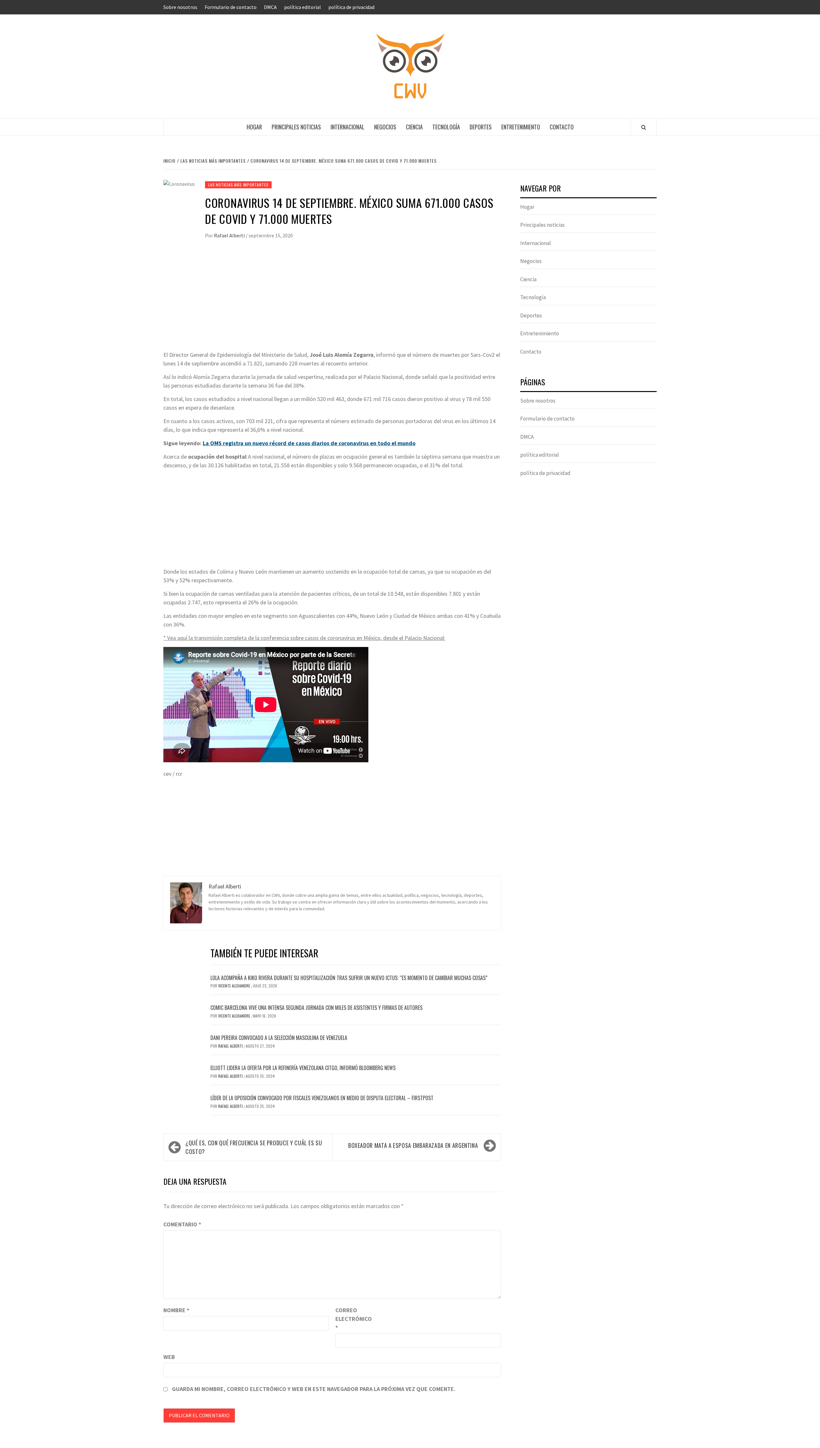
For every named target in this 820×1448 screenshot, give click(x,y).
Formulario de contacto (231, 7)
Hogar (254, 127)
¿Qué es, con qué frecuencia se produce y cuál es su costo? (253, 1147)
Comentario (182, 1224)
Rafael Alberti (230, 235)
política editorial (302, 7)
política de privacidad (351, 7)
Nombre (176, 1310)
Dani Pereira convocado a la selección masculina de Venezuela (278, 1038)
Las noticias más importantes (238, 184)
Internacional (348, 127)
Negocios (385, 127)
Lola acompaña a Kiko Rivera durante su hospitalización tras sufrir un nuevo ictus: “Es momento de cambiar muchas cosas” (349, 978)
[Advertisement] (332, 302)
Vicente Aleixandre (234, 985)
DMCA (270, 7)
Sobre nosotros (180, 7)
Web (169, 1357)
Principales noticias (296, 127)
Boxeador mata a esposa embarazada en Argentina (413, 1145)
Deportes (481, 127)
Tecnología (446, 127)
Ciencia (414, 127)
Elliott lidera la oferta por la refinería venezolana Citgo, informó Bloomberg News (303, 1068)
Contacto (562, 127)
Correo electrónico (351, 1318)
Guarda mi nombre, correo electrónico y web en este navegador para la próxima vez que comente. (313, 1389)
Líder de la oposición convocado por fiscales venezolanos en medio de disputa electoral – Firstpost (321, 1098)
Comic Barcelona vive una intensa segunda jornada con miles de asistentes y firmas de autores (316, 1007)
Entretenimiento (520, 127)
